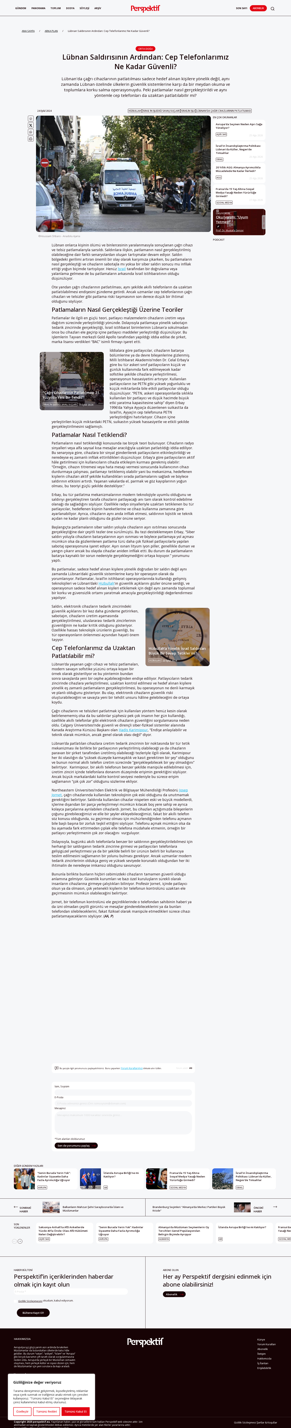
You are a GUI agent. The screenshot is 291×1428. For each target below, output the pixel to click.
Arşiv (97, 8)
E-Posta (59, 1097)
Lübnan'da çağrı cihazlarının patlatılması (224, 110)
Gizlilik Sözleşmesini (30, 1301)
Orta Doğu (145, 48)
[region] (51, 1397)
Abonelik (258, 8)
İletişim (261, 1354)
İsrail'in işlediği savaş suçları (161, 110)
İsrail (122, 268)
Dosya (70, 8)
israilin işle (188, 110)
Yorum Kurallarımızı (132, 1068)
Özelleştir (22, 1411)
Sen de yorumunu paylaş (74, 1145)
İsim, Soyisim (62, 1086)
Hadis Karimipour (133, 729)
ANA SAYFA (28, 31)
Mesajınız (60, 1108)
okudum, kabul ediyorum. (45, 1301)
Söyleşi (84, 8)
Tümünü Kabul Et (76, 1411)
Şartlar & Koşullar (267, 1422)
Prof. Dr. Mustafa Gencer (230, 230)
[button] (272, 8)
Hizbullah (135, 110)
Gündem (20, 8)
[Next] (20, 1241)
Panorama (38, 8)
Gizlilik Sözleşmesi (245, 1422)
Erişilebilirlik (264, 1368)
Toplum (55, 8)
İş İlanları (262, 1363)
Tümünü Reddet (46, 1411)
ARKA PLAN (51, 31)
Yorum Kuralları (266, 1344)
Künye (261, 1339)
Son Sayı (241, 8)
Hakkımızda (264, 1358)
